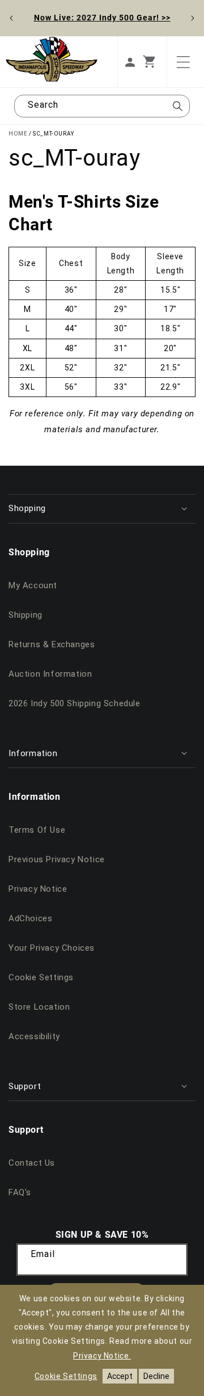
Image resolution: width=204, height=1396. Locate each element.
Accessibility (34, 1036)
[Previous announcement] (11, 18)
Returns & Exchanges (51, 644)
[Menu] (183, 61)
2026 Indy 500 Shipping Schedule (74, 703)
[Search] (177, 109)
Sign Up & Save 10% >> (102, 17)
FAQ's (19, 1192)
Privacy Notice (37, 889)
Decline (156, 1376)
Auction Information (50, 674)
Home (17, 133)
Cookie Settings (41, 977)
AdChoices (30, 918)
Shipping (25, 615)
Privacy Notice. (102, 1355)
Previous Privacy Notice (56, 859)
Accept (120, 1376)
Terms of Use (36, 830)
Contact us (31, 1163)
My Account (32, 585)
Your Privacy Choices (51, 948)
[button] (154, 61)
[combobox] (102, 106)
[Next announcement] (192, 18)
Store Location (39, 1007)
